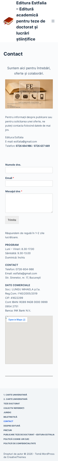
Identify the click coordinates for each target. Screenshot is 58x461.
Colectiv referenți (14, 408)
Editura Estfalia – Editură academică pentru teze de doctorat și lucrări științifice (31, 20)
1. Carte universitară (15, 395)
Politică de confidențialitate (20, 443)
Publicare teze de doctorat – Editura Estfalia (29, 434)
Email (9, 178)
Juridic (7, 412)
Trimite (12, 220)
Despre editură (12, 426)
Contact (8, 421)
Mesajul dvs (13, 191)
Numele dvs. (13, 164)
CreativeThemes (16, 457)
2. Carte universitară (15, 399)
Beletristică (10, 417)
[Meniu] (53, 21)
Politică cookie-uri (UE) (16, 439)
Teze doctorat (12, 403)
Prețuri (8, 430)
